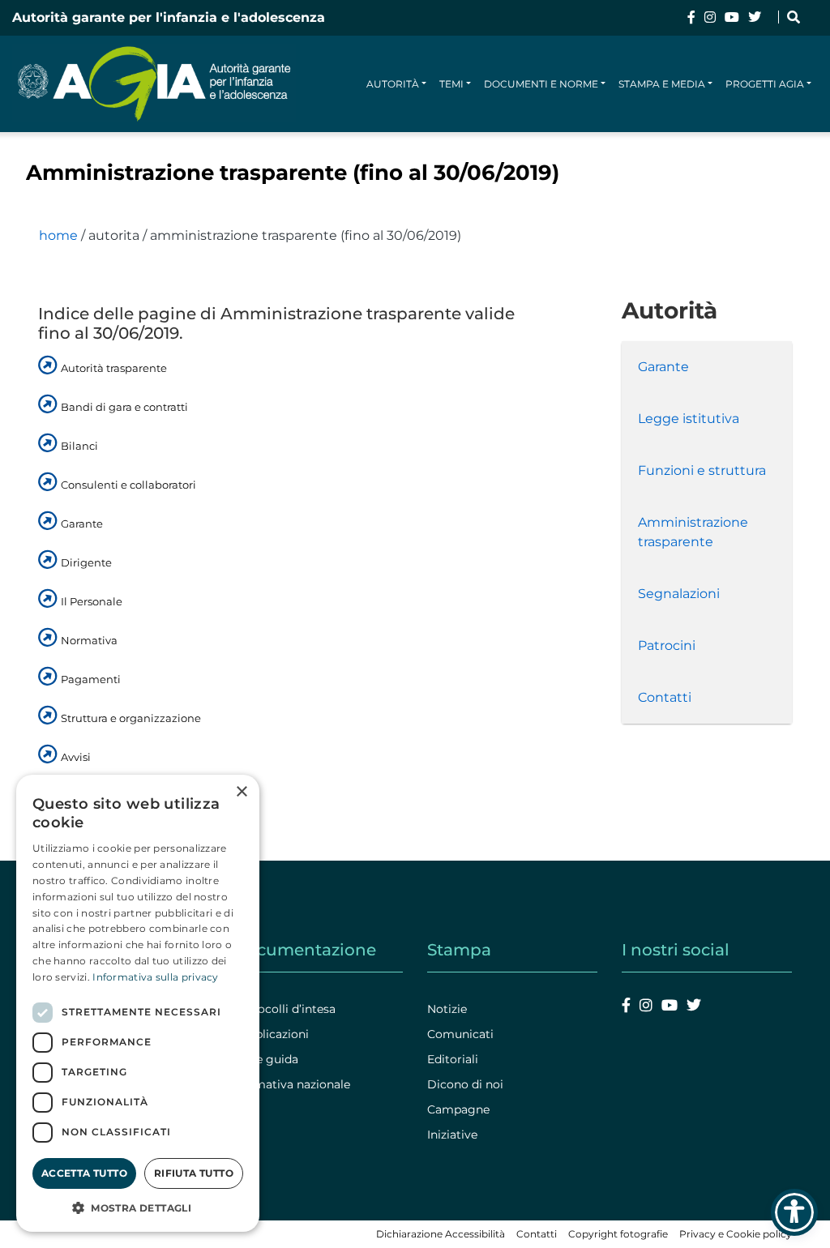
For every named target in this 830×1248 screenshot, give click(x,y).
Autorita (113, 235)
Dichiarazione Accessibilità (440, 1234)
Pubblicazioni (271, 1034)
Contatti (664, 697)
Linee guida (265, 1059)
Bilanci (79, 445)
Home (58, 235)
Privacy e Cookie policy (735, 1234)
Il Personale (91, 601)
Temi (451, 84)
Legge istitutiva (688, 418)
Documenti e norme (541, 84)
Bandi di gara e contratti (124, 406)
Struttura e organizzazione (131, 718)
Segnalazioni (679, 593)
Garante (82, 523)
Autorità (392, 84)
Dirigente (86, 562)
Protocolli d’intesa (284, 1009)
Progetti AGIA (764, 84)
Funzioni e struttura (702, 470)
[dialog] (137, 1003)
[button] (137, 1207)
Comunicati (460, 1034)
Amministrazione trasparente (693, 532)
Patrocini (666, 645)
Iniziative (452, 1134)
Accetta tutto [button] (84, 1173)
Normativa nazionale (291, 1084)
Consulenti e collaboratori (128, 484)
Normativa (89, 640)
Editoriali (452, 1059)
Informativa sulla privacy (155, 977)
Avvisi (76, 756)
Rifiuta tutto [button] (193, 1173)
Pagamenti (91, 679)
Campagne (458, 1109)
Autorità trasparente (114, 367)
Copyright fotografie (618, 1234)
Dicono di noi (465, 1084)
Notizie (447, 1009)
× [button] (241, 792)
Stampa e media (661, 84)
